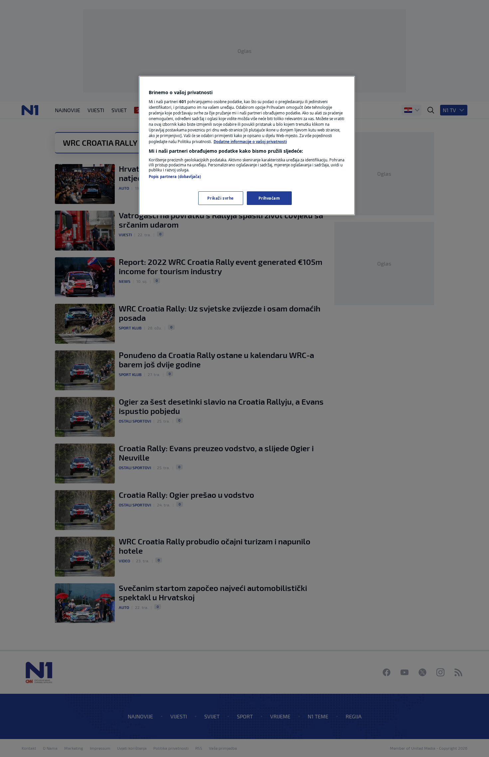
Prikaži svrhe (220, 198)
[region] (247, 146)
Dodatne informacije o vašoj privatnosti (250, 141)
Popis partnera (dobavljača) (175, 176)
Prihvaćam (269, 198)
